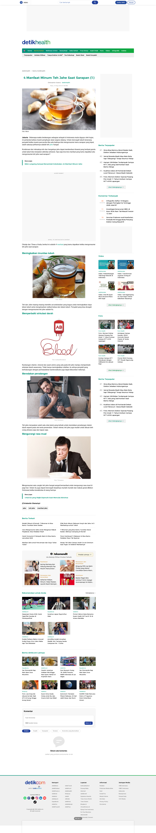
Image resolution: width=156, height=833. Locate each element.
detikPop (68, 807)
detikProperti (56, 807)
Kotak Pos (103, 793)
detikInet (54, 793)
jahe (51, 144)
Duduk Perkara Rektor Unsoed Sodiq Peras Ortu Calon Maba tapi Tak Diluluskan (32, 641)
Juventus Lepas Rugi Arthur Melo (57, 615)
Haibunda (122, 791)
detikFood (68, 788)
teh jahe (32, 508)
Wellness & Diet (52, 51)
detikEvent (84, 793)
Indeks (123, 51)
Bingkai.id (83, 804)
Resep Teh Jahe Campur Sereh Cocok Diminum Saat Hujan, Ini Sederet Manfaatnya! (76, 543)
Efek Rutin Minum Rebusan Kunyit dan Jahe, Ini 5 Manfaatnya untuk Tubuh (77, 524)
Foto (102, 51)
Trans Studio (84, 801)
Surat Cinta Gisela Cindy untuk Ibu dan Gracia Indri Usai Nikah (49, 696)
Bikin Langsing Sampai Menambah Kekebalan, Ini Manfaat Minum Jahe (53, 164)
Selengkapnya (90, 593)
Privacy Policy (104, 801)
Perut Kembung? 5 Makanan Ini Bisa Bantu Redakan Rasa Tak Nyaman (75, 537)
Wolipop (67, 793)
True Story (84, 51)
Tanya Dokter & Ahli (54, 55)
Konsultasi (63, 51)
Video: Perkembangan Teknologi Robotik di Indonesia (106, 275)
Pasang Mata (84, 788)
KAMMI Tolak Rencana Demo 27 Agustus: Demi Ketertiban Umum (87, 697)
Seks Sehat (74, 51)
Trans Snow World (86, 799)
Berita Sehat (39, 51)
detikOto (54, 804)
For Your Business (86, 812)
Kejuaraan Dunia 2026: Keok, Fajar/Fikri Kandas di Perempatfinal (32, 616)
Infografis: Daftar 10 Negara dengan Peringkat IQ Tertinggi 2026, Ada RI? (118, 203)
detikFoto (68, 801)
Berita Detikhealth (38, 71)
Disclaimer (103, 804)
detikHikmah (68, 804)
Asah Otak (94, 51)
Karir (101, 791)
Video (108, 51)
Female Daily (122, 796)
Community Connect (87, 817)
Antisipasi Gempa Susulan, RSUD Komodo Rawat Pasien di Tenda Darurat (124, 337)
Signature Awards (86, 796)
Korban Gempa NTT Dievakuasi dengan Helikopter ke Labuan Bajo (105, 361)
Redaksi (102, 785)
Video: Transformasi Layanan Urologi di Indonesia (125, 275)
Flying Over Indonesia (87, 809)
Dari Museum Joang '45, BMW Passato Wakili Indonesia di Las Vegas (68, 673)
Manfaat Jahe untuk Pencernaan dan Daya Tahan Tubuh (39, 543)
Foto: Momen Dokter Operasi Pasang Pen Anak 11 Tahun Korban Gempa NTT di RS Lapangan (118, 179)
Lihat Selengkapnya (115, 187)
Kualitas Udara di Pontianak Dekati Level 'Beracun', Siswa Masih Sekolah (118, 172)
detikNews (55, 785)
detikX (67, 796)
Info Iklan (102, 799)
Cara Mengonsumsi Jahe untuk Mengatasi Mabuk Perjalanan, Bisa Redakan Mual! (39, 530)
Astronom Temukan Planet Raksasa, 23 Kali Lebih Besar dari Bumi (68, 696)
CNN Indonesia (123, 785)
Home (30, 51)
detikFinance (56, 791)
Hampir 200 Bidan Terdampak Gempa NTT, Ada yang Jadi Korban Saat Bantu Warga (119, 164)
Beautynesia (122, 793)
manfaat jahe (42, 508)
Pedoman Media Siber (106, 788)
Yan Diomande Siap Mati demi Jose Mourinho (29, 672)
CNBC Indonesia (123, 788)
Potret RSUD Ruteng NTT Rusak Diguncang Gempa (125, 360)
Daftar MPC (121, 2)
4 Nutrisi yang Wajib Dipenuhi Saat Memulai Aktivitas (46, 498)
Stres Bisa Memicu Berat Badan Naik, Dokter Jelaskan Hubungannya (118, 151)
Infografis (115, 51)
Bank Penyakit (91, 55)
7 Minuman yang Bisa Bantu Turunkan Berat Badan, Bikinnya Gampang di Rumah (75, 530)
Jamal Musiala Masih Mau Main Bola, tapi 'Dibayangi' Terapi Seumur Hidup (118, 157)
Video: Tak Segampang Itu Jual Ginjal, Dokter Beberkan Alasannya (126, 296)
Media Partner (104, 796)
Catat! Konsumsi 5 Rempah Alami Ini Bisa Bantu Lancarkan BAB (39, 537)
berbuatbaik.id (85, 785)
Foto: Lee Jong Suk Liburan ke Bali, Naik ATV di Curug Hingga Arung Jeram (29, 697)
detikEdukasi (56, 788)
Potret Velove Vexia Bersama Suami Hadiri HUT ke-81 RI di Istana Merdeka (83, 616)
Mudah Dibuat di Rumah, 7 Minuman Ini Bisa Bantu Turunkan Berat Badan (37, 524)
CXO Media (122, 799)
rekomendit (84, 814)
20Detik (67, 799)
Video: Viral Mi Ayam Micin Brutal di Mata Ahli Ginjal (105, 296)
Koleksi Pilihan (39, 55)
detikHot (54, 796)
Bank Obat (80, 55)
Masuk (131, 2)
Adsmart (83, 791)
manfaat (60, 244)
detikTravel (68, 785)
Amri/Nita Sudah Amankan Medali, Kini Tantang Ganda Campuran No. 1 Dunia (57, 641)
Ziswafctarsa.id (85, 807)
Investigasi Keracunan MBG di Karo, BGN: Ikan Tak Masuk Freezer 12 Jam (120, 211)
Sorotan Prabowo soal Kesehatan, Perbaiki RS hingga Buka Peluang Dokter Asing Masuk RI (119, 219)
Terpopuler (28, 55)
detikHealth (26, 71)
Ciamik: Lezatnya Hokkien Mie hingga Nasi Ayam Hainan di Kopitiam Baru (48, 673)
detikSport (55, 799)
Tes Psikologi (69, 55)
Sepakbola (55, 801)
